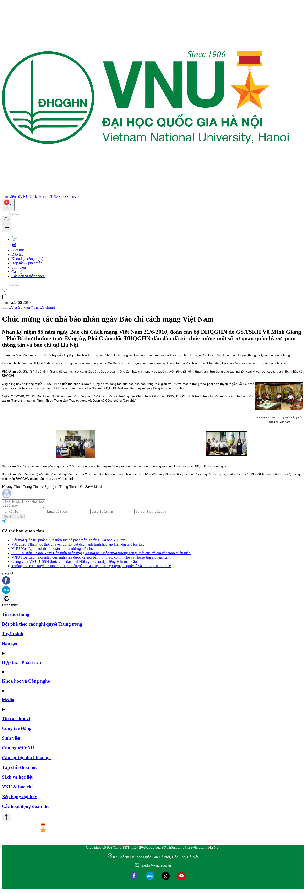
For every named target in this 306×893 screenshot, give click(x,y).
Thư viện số (11, 196)
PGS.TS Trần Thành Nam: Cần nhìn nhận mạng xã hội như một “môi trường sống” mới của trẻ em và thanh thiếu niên (101, 553)
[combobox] (8, 205)
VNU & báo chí (17, 786)
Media (8, 699)
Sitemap (72, 196)
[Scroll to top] (6, 817)
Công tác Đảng (17, 728)
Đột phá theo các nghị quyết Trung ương (42, 624)
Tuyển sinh (12, 633)
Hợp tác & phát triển (26, 263)
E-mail (44, 196)
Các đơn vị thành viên (28, 276)
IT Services (57, 196)
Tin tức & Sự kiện (16, 307)
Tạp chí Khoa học (19, 767)
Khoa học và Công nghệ (26, 681)
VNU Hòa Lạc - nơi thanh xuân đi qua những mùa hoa (53, 549)
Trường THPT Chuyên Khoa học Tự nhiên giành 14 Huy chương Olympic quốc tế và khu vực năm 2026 (91, 566)
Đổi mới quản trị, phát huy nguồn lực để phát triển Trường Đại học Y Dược (68, 540)
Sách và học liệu (18, 777)
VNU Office (29, 196)
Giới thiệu (19, 250)
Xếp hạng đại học (19, 796)
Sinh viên (18, 267)
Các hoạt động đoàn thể (25, 806)
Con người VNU (18, 747)
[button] (153, 581)
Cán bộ (16, 272)
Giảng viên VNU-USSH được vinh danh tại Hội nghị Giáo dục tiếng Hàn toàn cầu (74, 562)
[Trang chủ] (145, 192)
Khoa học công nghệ (27, 259)
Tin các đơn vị (16, 718)
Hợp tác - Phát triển (21, 662)
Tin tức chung (44, 307)
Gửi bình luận (13, 516)
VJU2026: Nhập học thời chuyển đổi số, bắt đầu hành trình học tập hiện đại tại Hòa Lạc (77, 544)
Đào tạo (17, 254)
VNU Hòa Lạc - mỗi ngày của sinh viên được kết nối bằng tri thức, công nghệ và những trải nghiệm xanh (91, 557)
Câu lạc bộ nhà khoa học (26, 757)
